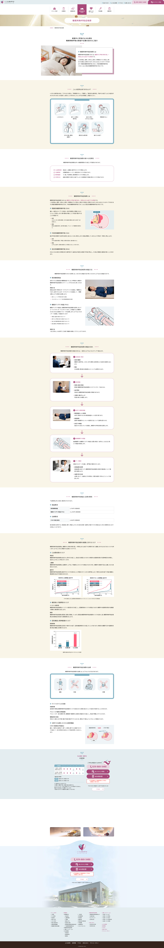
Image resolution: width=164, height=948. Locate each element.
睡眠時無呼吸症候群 (82, 11)
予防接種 (100, 11)
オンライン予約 (157, 2)
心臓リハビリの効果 (106, 921)
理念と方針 (54, 919)
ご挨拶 (53, 914)
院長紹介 (53, 917)
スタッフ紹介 (54, 921)
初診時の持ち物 (93, 924)
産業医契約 (80, 924)
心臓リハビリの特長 (106, 916)
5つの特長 (53, 916)
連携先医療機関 (55, 924)
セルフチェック (92, 917)
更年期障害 (80, 916)
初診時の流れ (92, 926)
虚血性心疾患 (67, 922)
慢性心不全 (67, 921)
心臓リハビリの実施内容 (107, 919)
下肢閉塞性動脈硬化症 (69, 926)
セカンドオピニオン (81, 926)
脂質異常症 (67, 934)
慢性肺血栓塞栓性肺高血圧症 (70, 924)
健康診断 (109, 11)
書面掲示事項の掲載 (55, 926)
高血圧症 (67, 916)
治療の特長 (92, 916)
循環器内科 (72, 11)
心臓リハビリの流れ (106, 917)
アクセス (121, 3)
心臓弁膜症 (67, 917)
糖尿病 (66, 936)
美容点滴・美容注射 (82, 921)
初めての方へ (106, 3)
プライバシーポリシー (106, 931)
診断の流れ (92, 919)
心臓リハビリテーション (91, 11)
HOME (51, 28)
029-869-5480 (141, 2)
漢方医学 (80, 917)
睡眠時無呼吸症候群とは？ (95, 914)
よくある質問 (114, 3)
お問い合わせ (128, 3)
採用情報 (104, 926)
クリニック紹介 (54, 11)
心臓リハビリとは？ (106, 914)
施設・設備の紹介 (55, 922)
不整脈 (66, 919)
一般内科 (80, 914)
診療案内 (64, 11)
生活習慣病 (66, 931)
